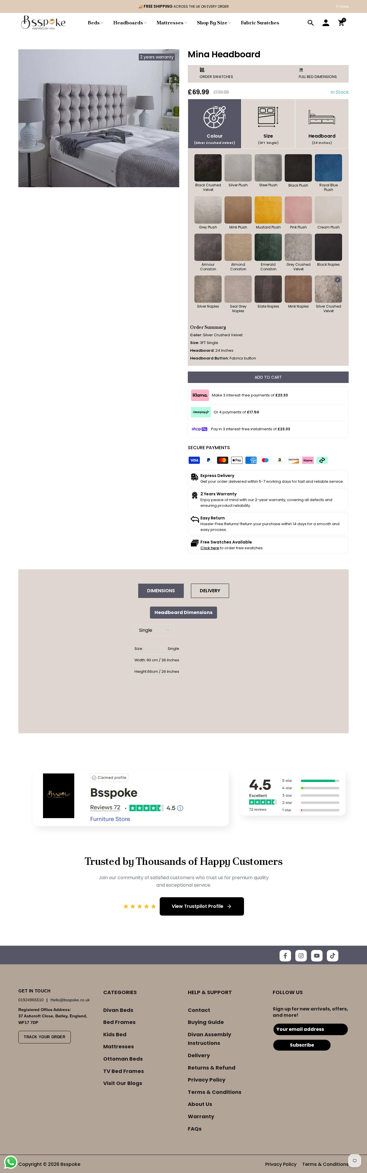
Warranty (201, 1116)
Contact (199, 1010)
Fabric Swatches (260, 22)
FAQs (195, 1128)
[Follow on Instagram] (301, 955)
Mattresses (170, 22)
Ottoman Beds (123, 1058)
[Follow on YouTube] (317, 955)
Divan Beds (118, 1010)
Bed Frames (119, 1022)
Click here (209, 548)
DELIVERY (210, 590)
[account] (326, 22)
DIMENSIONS (161, 590)
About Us (200, 1104)
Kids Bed (114, 1034)
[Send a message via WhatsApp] (11, 1162)
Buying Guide (206, 1022)
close (26, 6)
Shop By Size (212, 22)
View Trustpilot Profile (197, 906)
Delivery (199, 1055)
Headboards (128, 22)
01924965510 (31, 1000)
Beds (94, 22)
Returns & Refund (211, 1067)
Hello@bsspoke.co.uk (70, 1000)
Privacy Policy (206, 1079)
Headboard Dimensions (183, 612)
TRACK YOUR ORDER (44, 1037)
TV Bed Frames (123, 1071)
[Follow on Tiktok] (332, 955)
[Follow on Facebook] (285, 955)
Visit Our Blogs (122, 1083)
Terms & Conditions (214, 1092)
